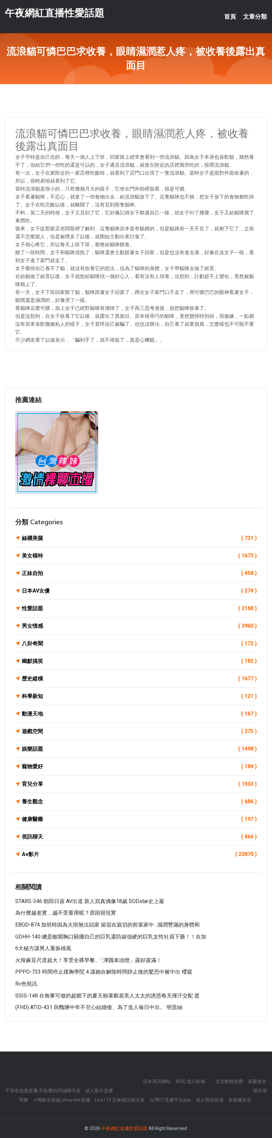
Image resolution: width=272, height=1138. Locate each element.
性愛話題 (139, 608)
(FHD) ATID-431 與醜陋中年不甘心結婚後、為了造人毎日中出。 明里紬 (98, 1007)
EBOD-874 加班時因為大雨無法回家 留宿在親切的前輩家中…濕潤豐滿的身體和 (107, 925)
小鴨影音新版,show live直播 (61, 1100)
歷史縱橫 (139, 678)
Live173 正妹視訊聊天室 (120, 1100)
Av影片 (139, 854)
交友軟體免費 (229, 1081)
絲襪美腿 (139, 538)
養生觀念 (139, 801)
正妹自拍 (139, 573)
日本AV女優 (139, 591)
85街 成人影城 (190, 1081)
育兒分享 (139, 784)
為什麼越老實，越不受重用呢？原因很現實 (65, 913)
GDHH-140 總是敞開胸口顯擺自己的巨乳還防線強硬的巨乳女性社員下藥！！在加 (110, 937)
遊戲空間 (139, 731)
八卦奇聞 (139, 643)
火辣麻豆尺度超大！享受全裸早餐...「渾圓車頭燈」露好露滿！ (88, 960)
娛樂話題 (139, 749)
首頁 (230, 16)
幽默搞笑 (139, 661)
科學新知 (139, 696)
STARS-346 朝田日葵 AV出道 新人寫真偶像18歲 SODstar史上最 (89, 901)
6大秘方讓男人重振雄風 (43, 948)
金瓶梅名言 (239, 1100)
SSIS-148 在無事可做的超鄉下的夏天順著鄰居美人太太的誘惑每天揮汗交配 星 (107, 996)
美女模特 (139, 555)
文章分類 (255, 16)
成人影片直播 (99, 1090)
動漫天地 (139, 714)
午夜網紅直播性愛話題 (54, 13)
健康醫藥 (139, 819)
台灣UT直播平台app (170, 1100)
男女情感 (139, 626)
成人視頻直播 (210, 1100)
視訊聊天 (139, 836)
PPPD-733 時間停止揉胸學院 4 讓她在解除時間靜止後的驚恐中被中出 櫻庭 (103, 972)
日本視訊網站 (157, 1081)
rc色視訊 (26, 984)
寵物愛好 (139, 766)
